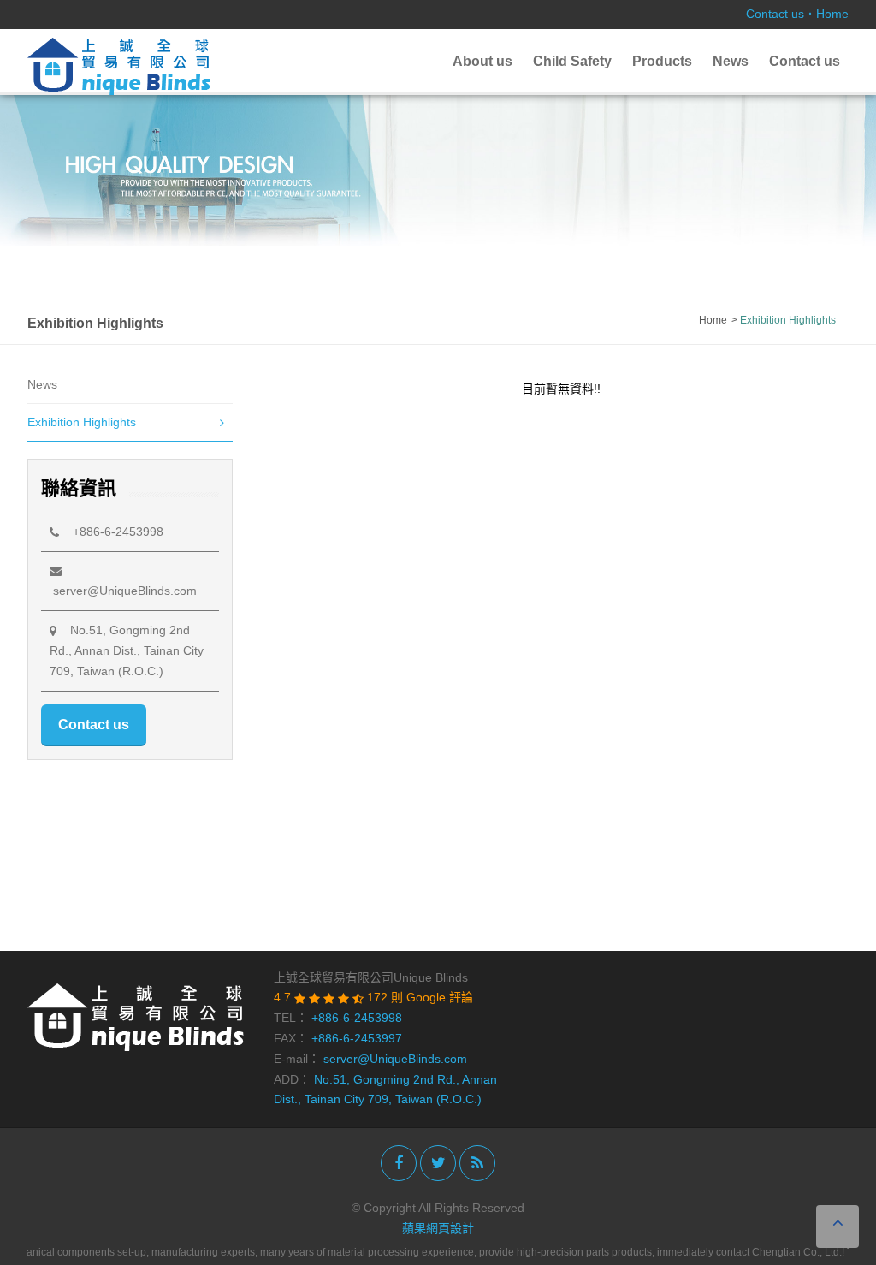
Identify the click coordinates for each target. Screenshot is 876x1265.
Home (832, 14)
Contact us (775, 14)
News (731, 61)
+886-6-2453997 (356, 1038)
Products (662, 61)
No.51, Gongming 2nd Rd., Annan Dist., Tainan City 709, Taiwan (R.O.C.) (127, 650)
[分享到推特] (438, 1163)
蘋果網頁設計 (438, 1228)
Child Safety (572, 61)
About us (482, 61)
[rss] (477, 1163)
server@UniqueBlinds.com (395, 1059)
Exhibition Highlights (81, 422)
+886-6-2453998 (111, 531)
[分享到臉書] (399, 1163)
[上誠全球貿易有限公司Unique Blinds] (118, 65)
